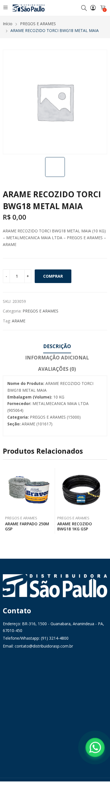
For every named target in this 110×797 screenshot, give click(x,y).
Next (103, 502)
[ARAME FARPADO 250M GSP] (29, 490)
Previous (7, 502)
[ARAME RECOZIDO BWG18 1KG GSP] (81, 490)
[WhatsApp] (95, 747)
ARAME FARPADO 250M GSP (27, 526)
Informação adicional (57, 357)
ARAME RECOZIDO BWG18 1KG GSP (74, 526)
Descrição (57, 346)
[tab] (57, 347)
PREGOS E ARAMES (40, 311)
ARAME (18, 320)
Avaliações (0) (57, 369)
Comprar (53, 276)
